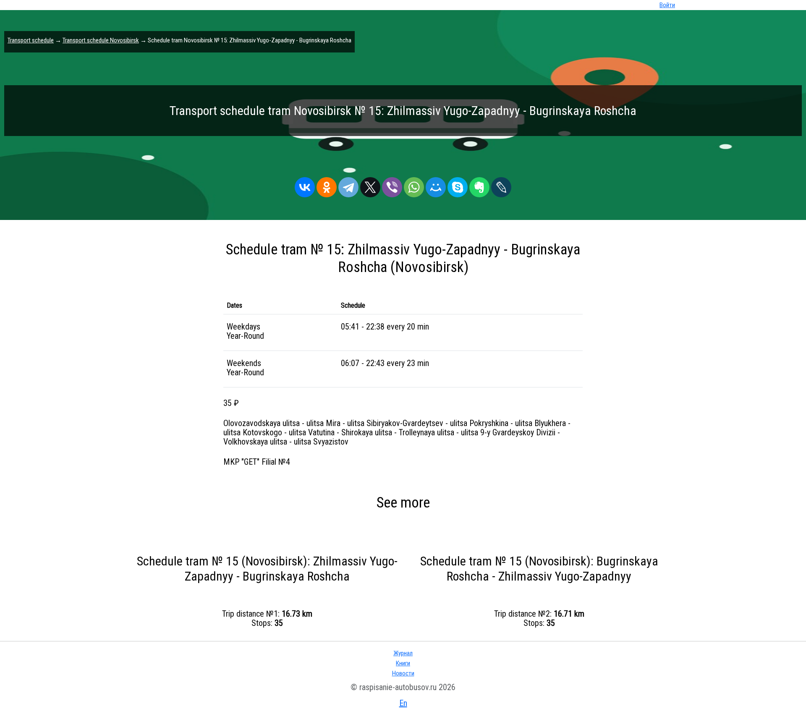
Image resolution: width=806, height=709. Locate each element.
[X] (370, 185)
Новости (403, 673)
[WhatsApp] (414, 185)
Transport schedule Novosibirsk (101, 40)
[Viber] (392, 185)
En (403, 703)
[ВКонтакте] (305, 185)
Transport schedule (31, 40)
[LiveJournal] (501, 185)
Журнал (403, 653)
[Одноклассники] (327, 185)
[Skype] (457, 185)
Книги (403, 663)
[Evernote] (479, 185)
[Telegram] (348, 185)
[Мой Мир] (436, 185)
